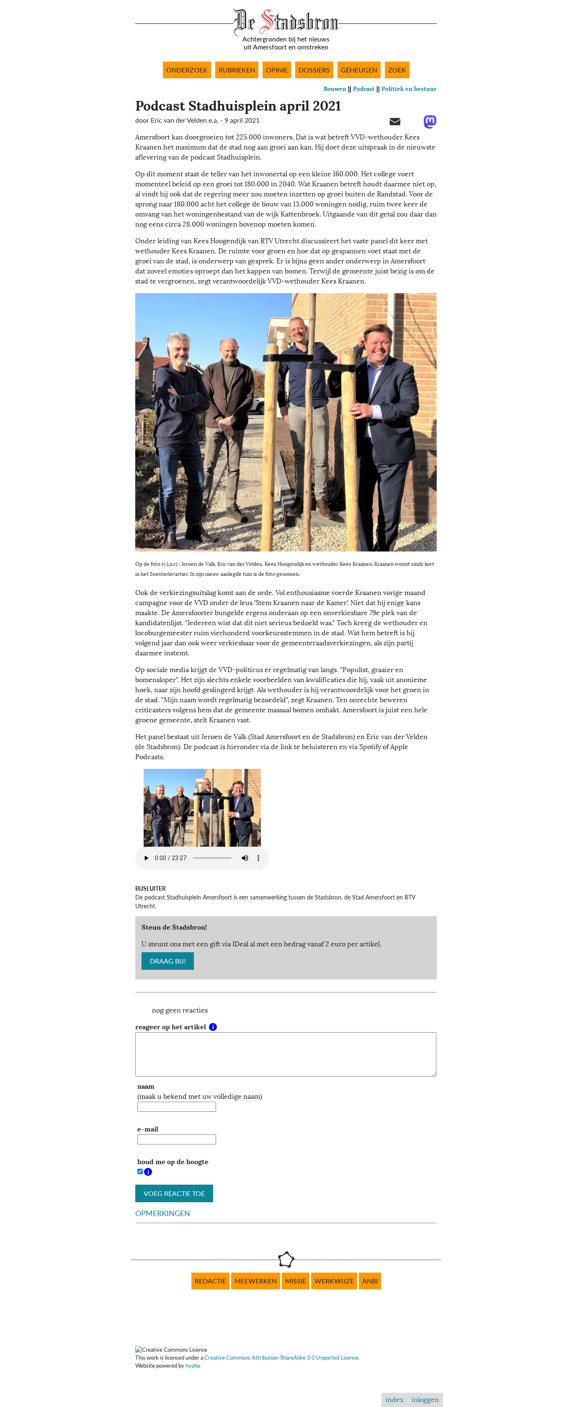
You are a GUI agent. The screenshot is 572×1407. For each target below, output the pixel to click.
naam (146, 1086)
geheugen (359, 70)
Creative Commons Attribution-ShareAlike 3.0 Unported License (281, 1357)
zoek (397, 70)
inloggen (425, 1400)
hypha (193, 1365)
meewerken (255, 1281)
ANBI (370, 1281)
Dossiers (314, 70)
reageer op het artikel (171, 1027)
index (394, 1400)
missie (295, 1281)
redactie (210, 1281)
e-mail (147, 1129)
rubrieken (237, 70)
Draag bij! (168, 961)
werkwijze (334, 1281)
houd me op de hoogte (173, 1161)
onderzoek (187, 70)
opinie (277, 70)
